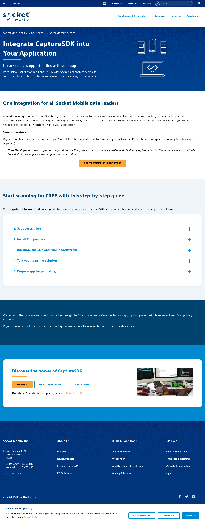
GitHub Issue (71, 393)
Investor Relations (66, 466)
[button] (158, 3)
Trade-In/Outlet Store (177, 451)
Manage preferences (141, 515)
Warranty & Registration (178, 466)
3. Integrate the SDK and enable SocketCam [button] (45, 250)
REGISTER (21, 384)
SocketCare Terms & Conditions (127, 466)
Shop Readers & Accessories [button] (132, 16)
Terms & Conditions (121, 451)
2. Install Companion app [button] (31, 239)
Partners (147, 3)
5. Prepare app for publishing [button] (35, 271)
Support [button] (115, 4)
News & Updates (65, 459)
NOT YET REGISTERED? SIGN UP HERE (101, 163)
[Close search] (189, 4)
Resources (160, 16)
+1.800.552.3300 (26, 463)
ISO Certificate (64, 473)
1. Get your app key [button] (28, 228)
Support (170, 473)
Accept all (190, 515)
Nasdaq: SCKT (12, 473)
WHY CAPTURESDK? (84, 384)
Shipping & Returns (121, 473)
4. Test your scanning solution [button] (35, 260)
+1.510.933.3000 (26, 467)
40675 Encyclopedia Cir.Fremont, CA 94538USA (16, 455)
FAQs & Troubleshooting (178, 459)
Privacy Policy (118, 459)
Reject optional (168, 515)
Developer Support (95, 326)
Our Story (62, 451)
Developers (38, 33)
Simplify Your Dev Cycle (51, 384)
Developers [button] (192, 16)
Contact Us (132, 3)
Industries (176, 16)
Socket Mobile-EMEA (15, 33)
